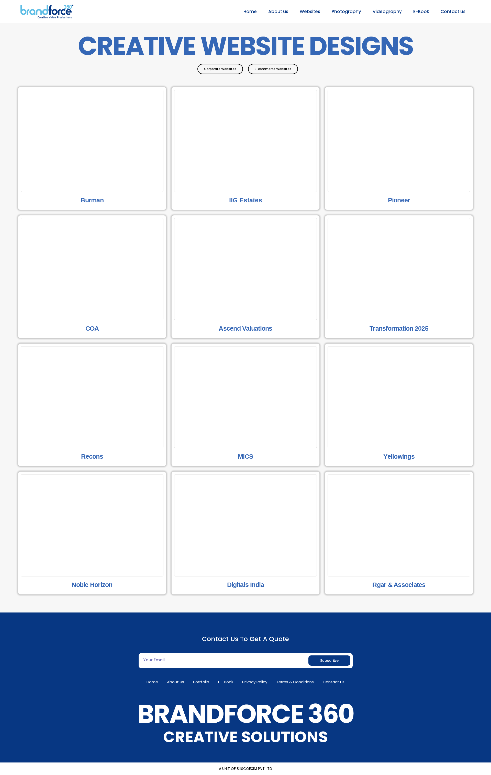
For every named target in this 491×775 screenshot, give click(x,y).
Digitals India (245, 584)
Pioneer (399, 200)
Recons (92, 456)
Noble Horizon (92, 584)
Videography (387, 11)
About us (278, 11)
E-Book (421, 11)
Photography (346, 11)
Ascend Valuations (245, 328)
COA (92, 328)
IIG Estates (245, 200)
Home (250, 11)
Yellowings (399, 456)
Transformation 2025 (399, 328)
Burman (92, 200)
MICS (245, 456)
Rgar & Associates (398, 584)
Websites (310, 11)
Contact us (453, 11)
